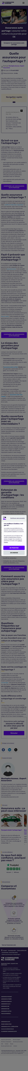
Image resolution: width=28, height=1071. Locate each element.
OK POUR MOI (14, 548)
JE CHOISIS (14, 553)
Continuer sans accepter (16, 518)
